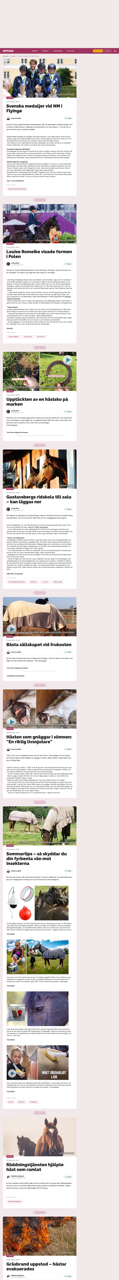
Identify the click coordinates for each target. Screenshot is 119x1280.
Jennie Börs (15, 263)
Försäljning (57, 582)
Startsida (5, 56)
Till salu (45, 582)
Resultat (10, 328)
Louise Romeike (13, 336)
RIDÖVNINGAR (58, 51)
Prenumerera (98, 51)
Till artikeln (11, 934)
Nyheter (13, 56)
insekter (21, 1102)
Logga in (107, 51)
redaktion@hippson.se (18, 1178)
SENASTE (35, 51)
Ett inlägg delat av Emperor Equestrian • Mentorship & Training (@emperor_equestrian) (40, 435)
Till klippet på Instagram (15, 676)
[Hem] (8, 51)
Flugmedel (33, 1102)
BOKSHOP (45, 51)
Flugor (10, 1102)
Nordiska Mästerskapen (17, 189)
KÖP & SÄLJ (70, 51)
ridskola (33, 582)
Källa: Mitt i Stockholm (15, 574)
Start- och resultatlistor (15, 181)
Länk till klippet (11, 425)
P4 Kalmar (44, 1188)
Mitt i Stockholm (42, 527)
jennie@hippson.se (17, 264)
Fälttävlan (28, 336)
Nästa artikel (40, 200)
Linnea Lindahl (16, 118)
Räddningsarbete (14, 1201)
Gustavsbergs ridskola (16, 582)
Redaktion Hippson (17, 1176)
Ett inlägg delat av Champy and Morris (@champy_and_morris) (39, 671)
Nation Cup (41, 336)
